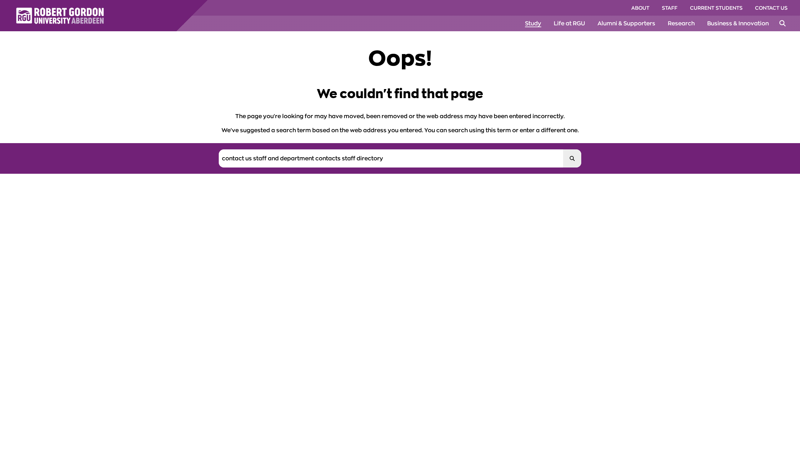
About (640, 8)
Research (681, 23)
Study (533, 23)
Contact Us (771, 8)
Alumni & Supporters (626, 23)
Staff (670, 8)
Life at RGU (569, 23)
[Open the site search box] (783, 23)
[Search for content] (572, 158)
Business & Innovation (738, 23)
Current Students (716, 8)
